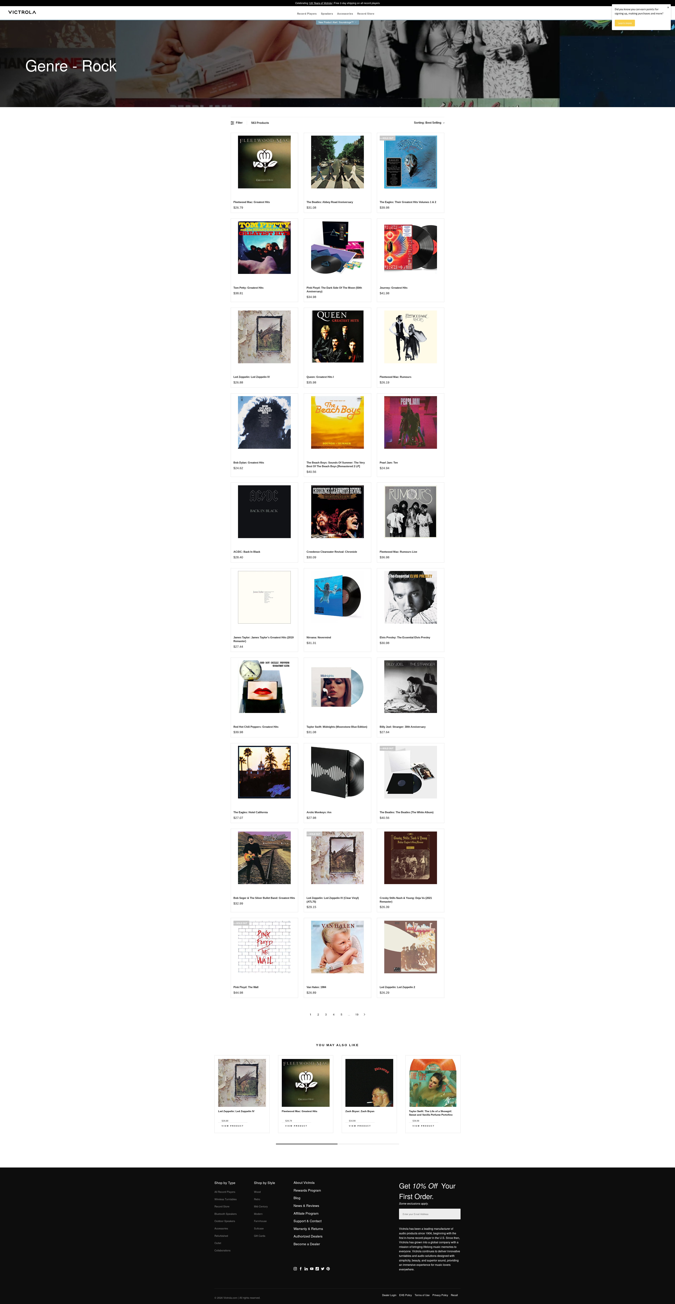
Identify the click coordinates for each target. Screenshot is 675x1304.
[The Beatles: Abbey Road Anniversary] (337, 162)
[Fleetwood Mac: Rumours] (410, 336)
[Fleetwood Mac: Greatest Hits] (264, 162)
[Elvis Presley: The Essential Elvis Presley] (410, 597)
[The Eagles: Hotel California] (264, 772)
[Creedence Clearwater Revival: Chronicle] (337, 511)
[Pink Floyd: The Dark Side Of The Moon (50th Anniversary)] (337, 247)
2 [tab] (368, 1144)
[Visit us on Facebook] (300, 1269)
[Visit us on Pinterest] (328, 1269)
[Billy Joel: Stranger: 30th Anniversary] (410, 686)
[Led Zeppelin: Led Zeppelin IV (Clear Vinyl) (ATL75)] (337, 858)
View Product (233, 1126)
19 (356, 1014)
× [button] (668, 7)
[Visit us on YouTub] (311, 1269)
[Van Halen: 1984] (337, 947)
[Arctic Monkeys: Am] (337, 772)
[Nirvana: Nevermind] (337, 597)
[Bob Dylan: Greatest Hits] (264, 422)
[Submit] (457, 1213)
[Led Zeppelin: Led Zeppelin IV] (264, 336)
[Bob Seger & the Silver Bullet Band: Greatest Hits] (264, 858)
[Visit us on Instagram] (295, 1269)
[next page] (364, 1014)
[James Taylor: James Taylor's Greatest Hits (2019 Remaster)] (264, 597)
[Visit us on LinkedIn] (306, 1269)
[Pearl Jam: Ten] (410, 422)
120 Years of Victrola (320, 3)
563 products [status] (260, 122)
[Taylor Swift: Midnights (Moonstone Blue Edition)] (337, 686)
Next (337, 1136)
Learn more (625, 23)
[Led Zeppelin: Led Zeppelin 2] (410, 947)
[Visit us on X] (322, 1269)
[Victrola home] (22, 13)
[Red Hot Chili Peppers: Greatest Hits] (264, 686)
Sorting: (427, 122)
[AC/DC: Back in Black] (264, 511)
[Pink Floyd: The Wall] (264, 947)
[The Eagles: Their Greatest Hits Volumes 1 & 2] (410, 162)
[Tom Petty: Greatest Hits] (264, 247)
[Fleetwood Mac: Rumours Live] (410, 511)
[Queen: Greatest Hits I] (337, 336)
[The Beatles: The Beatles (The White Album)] (410, 772)
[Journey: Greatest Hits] (410, 247)
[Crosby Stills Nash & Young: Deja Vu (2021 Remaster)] (410, 858)
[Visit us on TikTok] (317, 1269)
